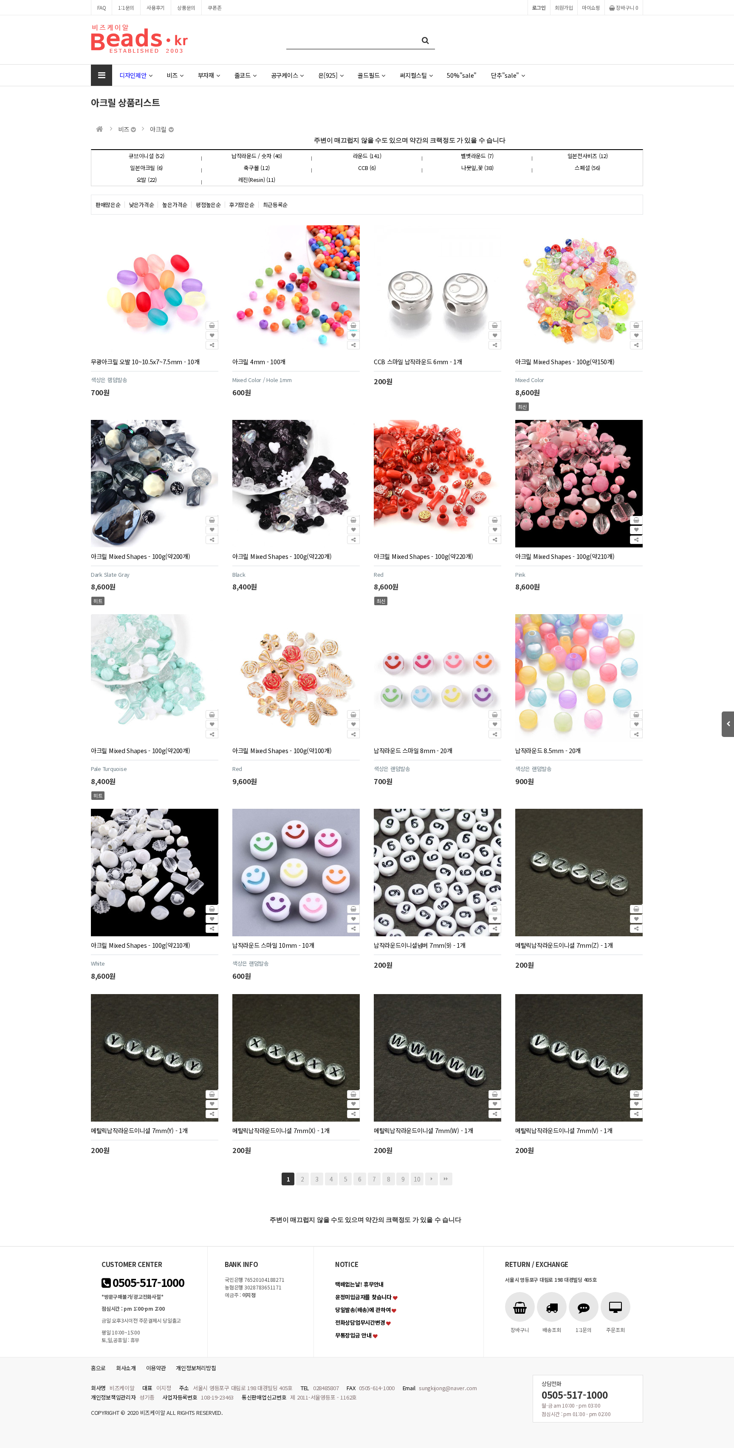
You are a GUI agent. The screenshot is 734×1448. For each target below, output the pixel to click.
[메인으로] (99, 129)
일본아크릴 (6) (146, 168)
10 (417, 1179)
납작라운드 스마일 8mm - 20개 (413, 750)
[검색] (425, 39)
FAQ (101, 7)
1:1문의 (126, 7)
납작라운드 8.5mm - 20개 (548, 750)
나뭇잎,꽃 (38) (477, 168)
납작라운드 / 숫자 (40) (256, 156)
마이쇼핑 (591, 7)
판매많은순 (108, 204)
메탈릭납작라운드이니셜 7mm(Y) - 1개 (139, 1130)
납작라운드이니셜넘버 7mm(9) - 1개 (420, 945)
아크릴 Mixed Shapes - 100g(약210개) (564, 556)
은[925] (327, 75)
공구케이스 (284, 75)
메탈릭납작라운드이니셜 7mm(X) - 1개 (280, 1130)
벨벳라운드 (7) (477, 156)
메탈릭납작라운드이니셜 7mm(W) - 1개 (423, 1130)
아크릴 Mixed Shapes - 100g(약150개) (564, 361)
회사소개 (126, 1368)
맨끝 (446, 1179)
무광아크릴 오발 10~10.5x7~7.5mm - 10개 (145, 361)
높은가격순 (174, 204)
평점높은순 (208, 204)
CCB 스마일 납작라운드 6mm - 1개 (418, 361)
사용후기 (156, 7)
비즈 (172, 75)
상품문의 (186, 7)
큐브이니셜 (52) (146, 156)
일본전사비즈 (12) (587, 156)
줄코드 (242, 75)
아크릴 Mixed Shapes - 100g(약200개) (140, 556)
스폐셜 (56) (587, 168)
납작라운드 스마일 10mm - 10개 (273, 945)
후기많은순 (241, 204)
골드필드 (368, 75)
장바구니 (626, 7)
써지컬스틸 (413, 75)
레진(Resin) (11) (256, 180)
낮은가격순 (141, 204)
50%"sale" (462, 75)
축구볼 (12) (256, 168)
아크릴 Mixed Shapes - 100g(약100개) (281, 750)
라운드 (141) (367, 156)
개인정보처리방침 (196, 1368)
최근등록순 (275, 204)
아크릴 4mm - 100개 (258, 361)
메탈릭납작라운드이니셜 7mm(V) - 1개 (563, 1130)
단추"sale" (505, 75)
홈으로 (98, 1368)
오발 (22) (146, 180)
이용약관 (156, 1368)
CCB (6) (366, 168)
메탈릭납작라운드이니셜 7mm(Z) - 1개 (564, 945)
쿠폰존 (214, 7)
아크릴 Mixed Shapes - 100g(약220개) (281, 556)
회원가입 (564, 7)
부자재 (206, 75)
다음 (431, 1179)
